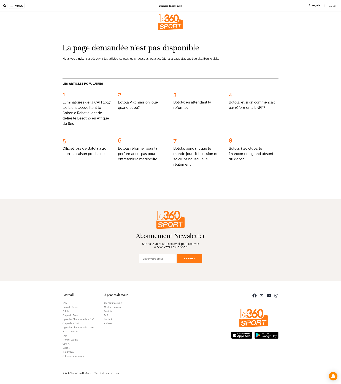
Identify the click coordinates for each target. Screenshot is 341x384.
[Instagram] (276, 295)
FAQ (106, 315)
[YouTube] (269, 295)
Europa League (70, 331)
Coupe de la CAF (71, 323)
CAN (65, 303)
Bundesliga (68, 352)
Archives (108, 323)
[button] (333, 376)
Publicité (108, 311)
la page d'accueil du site (186, 58)
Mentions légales (112, 307)
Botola (66, 311)
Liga (65, 335)
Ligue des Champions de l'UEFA (78, 327)
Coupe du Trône (70, 315)
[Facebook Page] (254, 295)
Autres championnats (73, 356)
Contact (108, 319)
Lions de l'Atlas (70, 307)
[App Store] (241, 334)
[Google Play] (266, 334)
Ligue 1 (66, 348)
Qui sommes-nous (113, 303)
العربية (332, 5)
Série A (66, 344)
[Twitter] (262, 295)
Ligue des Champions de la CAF (78, 319)
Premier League (70, 340)
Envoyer (189, 258)
